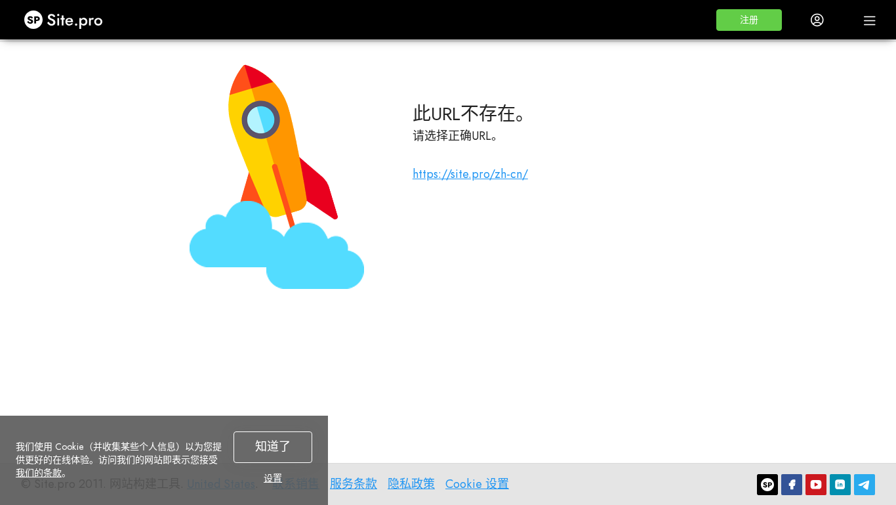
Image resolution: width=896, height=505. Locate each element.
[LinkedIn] (840, 484)
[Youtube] (815, 484)
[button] (749, 20)
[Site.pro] (767, 484)
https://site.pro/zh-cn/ (470, 174)
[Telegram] (864, 484)
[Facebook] (791, 484)
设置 (273, 478)
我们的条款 (39, 472)
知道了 (273, 446)
